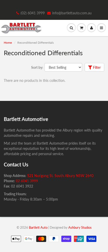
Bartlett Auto (38, 227)
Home (8, 42)
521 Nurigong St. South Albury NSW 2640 (60, 175)
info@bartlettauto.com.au (72, 13)
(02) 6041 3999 (33, 13)
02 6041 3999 (27, 181)
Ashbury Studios (80, 227)
